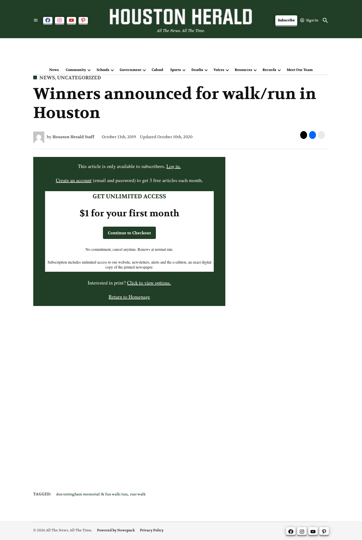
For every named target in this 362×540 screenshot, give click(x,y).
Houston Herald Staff (73, 136)
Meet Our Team (300, 70)
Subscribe (286, 20)
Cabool (157, 70)
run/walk (138, 494)
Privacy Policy (152, 530)
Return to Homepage (129, 296)
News (54, 70)
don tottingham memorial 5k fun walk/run (92, 494)
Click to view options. (149, 282)
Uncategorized (79, 78)
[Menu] (35, 20)
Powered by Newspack (116, 530)
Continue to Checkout (129, 233)
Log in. (173, 166)
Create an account (74, 180)
